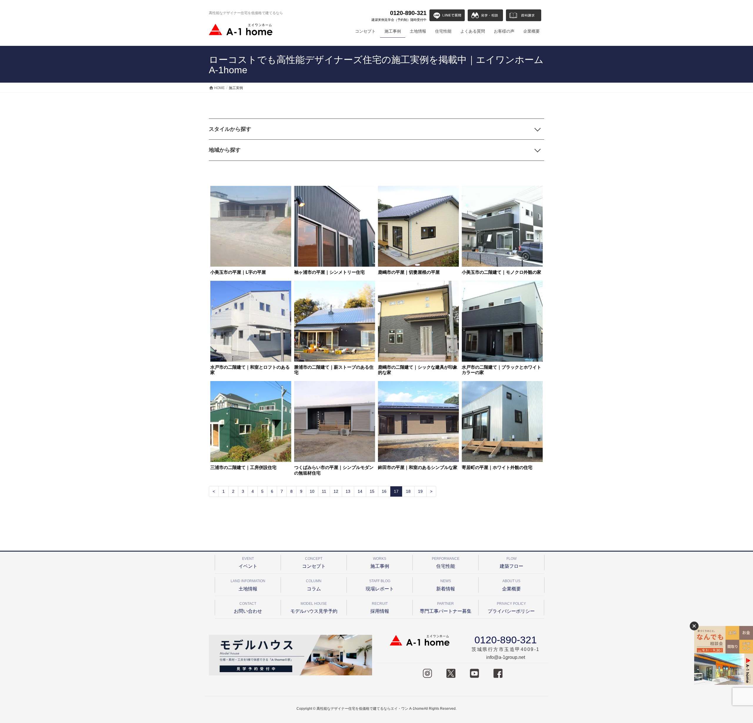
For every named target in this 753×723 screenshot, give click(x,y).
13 (348, 491)
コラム (313, 585)
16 (384, 491)
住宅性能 (445, 563)
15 (372, 491)
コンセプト (314, 563)
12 (336, 491)
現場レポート (380, 585)
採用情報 (379, 608)
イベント (248, 563)
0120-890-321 (399, 15)
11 (324, 491)
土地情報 (248, 585)
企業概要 (511, 585)
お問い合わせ (248, 608)
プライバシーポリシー (511, 608)
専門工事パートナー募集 (446, 608)
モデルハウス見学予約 (313, 608)
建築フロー (511, 563)
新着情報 (445, 585)
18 (408, 491)
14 (360, 491)
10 (312, 491)
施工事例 (379, 563)
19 (420, 491)
